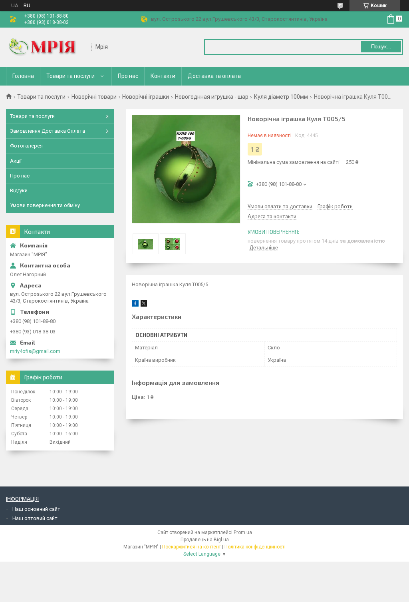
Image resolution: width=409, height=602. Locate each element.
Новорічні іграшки (145, 97)
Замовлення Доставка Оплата (47, 131)
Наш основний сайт (36, 509)
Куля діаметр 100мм (281, 97)
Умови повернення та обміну (45, 205)
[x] (144, 305)
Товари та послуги (70, 76)
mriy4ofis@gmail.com (35, 351)
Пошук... (381, 47)
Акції (16, 161)
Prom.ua (243, 532)
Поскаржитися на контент (191, 547)
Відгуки (19, 190)
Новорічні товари (94, 97)
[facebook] (135, 305)
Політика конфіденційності (255, 547)
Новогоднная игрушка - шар (211, 97)
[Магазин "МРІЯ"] (46, 47)
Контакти (163, 76)
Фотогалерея (26, 146)
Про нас (128, 76)
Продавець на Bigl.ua (205, 539)
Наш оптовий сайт (35, 518)
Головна (23, 76)
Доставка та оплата (214, 76)
